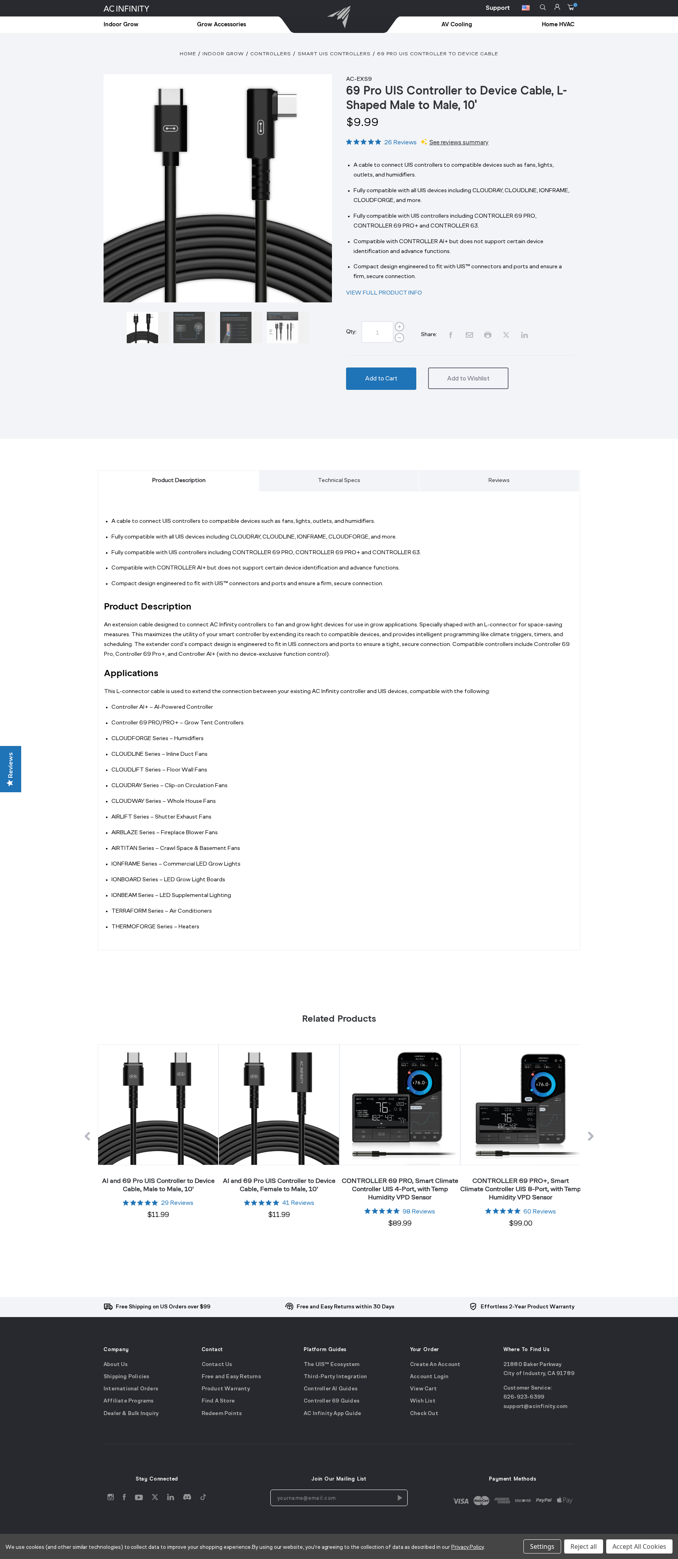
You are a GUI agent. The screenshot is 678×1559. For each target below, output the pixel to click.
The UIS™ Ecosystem (332, 1365)
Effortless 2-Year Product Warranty (527, 1307)
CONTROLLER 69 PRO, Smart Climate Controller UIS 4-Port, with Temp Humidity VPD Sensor (400, 1189)
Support (498, 8)
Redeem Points (222, 1414)
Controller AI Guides (330, 1389)
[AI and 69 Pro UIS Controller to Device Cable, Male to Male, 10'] (158, 1104)
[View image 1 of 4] (148, 327)
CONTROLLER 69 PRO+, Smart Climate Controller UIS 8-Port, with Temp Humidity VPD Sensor (520, 1189)
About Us (116, 1365)
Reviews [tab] (499, 481)
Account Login (429, 1377)
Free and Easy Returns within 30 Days (345, 1307)
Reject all (583, 1546)
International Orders (131, 1389)
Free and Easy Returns (231, 1377)
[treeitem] (139, 24)
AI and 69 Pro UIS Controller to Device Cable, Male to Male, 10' (158, 1184)
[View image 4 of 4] (288, 327)
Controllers (270, 53)
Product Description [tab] (179, 481)
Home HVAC (558, 24)
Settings (542, 1546)
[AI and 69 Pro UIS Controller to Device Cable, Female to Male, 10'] (278, 1104)
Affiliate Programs (129, 1401)
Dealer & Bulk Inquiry (131, 1414)
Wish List (423, 1401)
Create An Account (435, 1365)
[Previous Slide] (87, 1137)
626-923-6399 (523, 1398)
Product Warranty (226, 1389)
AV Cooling (456, 24)
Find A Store (218, 1401)
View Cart (423, 1389)
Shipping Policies (126, 1377)
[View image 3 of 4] (241, 327)
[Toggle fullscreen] (218, 188)
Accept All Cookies (639, 1546)
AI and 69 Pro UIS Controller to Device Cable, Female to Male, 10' (279, 1184)
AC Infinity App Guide (332, 1414)
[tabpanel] (339, 730)
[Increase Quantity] (399, 326)
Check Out (424, 1414)
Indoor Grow (121, 24)
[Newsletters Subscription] (399, 1498)
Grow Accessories (221, 24)
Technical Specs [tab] (339, 481)
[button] (543, 7)
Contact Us (217, 1365)
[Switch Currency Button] (526, 9)
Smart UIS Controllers (334, 53)
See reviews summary (458, 142)
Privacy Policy (467, 1547)
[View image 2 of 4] (194, 327)
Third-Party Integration (335, 1377)
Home (188, 53)
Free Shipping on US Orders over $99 (163, 1307)
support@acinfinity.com (535, 1407)
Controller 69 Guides (331, 1401)
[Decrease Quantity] (399, 337)
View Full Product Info (384, 292)
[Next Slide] (590, 1137)
